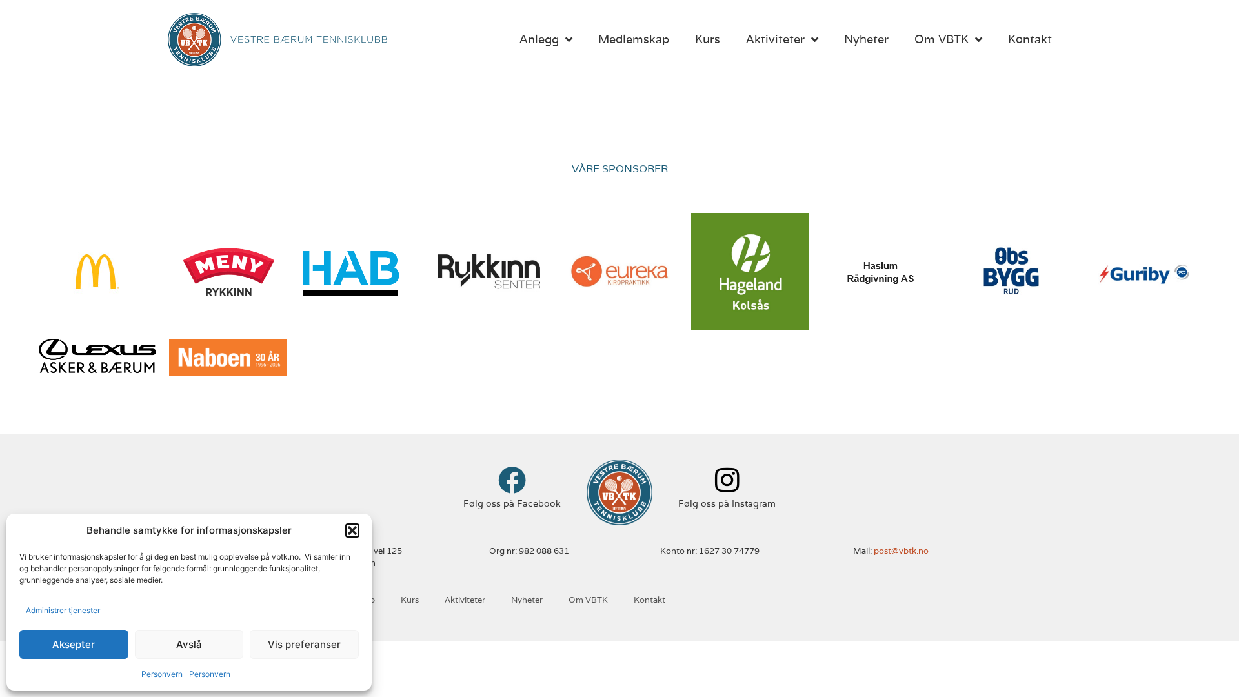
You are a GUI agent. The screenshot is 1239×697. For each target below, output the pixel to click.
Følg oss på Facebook (512, 503)
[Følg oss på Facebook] (512, 480)
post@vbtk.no (901, 550)
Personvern (162, 674)
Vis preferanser (304, 644)
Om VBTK (941, 39)
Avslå (189, 644)
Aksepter (73, 644)
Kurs (707, 39)
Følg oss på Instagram (727, 503)
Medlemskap (633, 39)
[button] (352, 530)
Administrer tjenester (63, 610)
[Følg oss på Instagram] (727, 480)
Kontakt (1030, 39)
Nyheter (866, 39)
